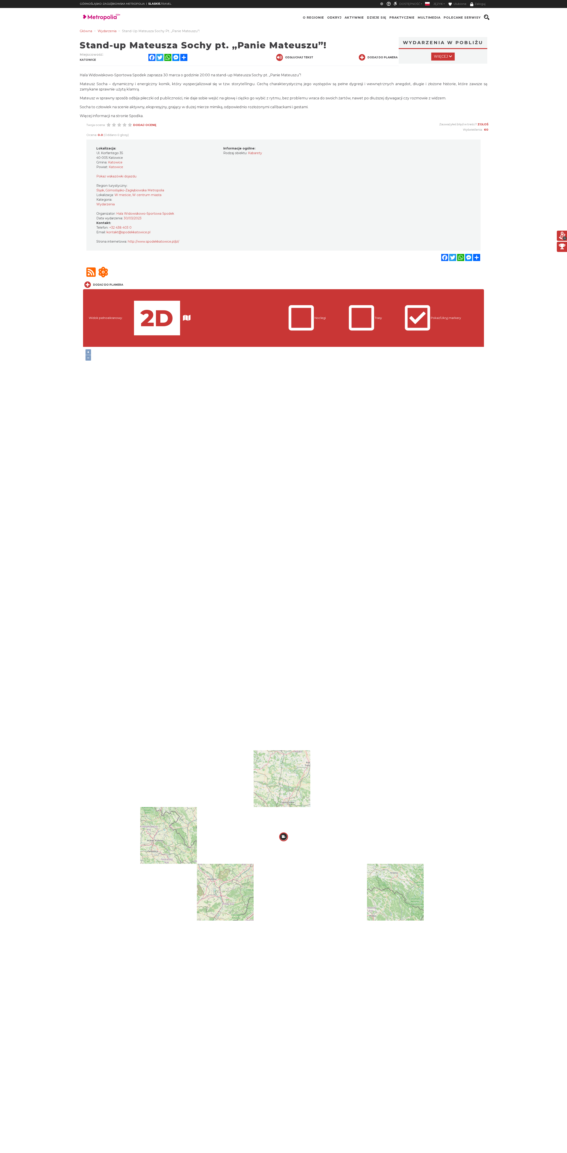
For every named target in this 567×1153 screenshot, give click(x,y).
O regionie (313, 17)
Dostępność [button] (409, 4)
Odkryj (334, 17)
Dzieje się (376, 17)
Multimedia (429, 17)
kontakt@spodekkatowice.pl (128, 232)
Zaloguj (480, 4)
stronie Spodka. (129, 116)
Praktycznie (402, 17)
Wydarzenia (105, 204)
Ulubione (459, 4)
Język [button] (438, 4)
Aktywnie (354, 17)
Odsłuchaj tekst (299, 57)
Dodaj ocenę (144, 125)
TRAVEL (159, 3)
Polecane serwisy (462, 17)
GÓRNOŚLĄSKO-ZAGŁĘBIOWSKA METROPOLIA (112, 3)
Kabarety (255, 153)
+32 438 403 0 (120, 228)
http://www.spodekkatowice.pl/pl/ (153, 242)
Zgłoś (483, 124)
